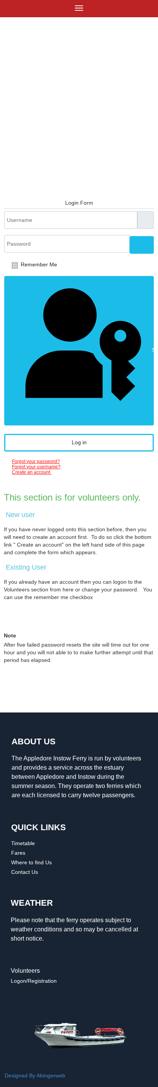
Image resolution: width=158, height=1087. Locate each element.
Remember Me (39, 264)
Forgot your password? (36, 461)
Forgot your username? (36, 467)
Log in (79, 442)
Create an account (31, 472)
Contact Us (24, 872)
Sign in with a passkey (152, 350)
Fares (18, 853)
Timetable (23, 843)
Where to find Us (31, 862)
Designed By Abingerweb (35, 1075)
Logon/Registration (34, 981)
